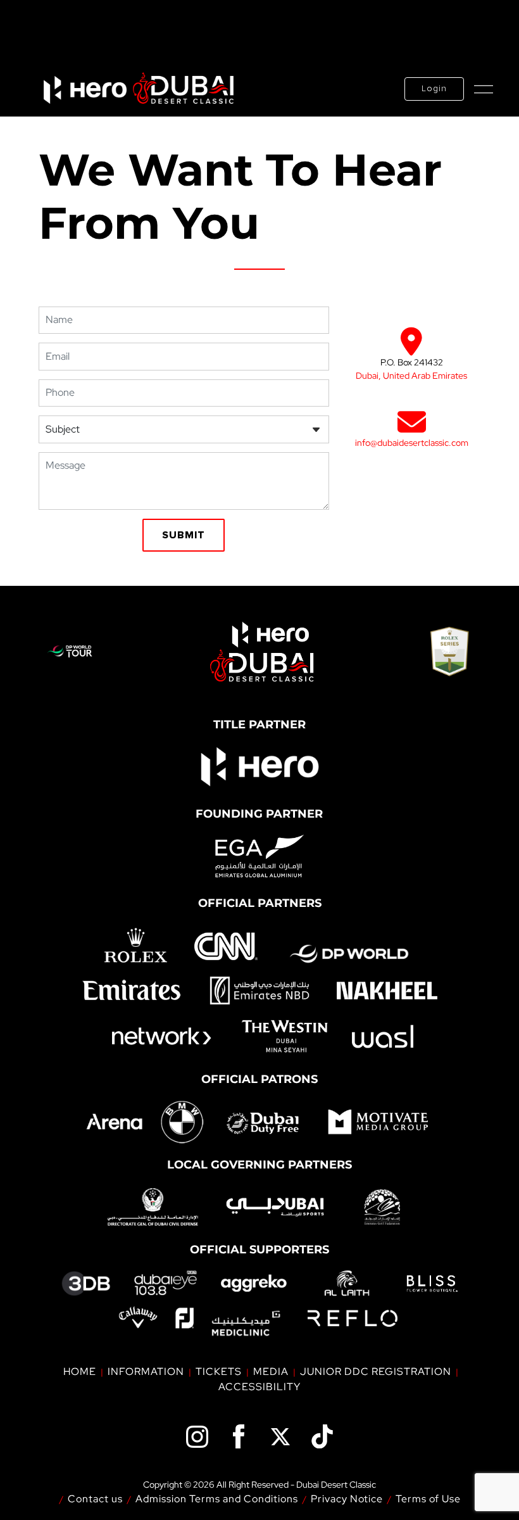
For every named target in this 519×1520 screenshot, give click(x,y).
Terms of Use (428, 1498)
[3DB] (86, 1284)
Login (434, 88)
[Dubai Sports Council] (275, 1207)
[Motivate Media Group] (377, 1121)
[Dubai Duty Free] (263, 1121)
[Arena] (115, 1121)
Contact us (95, 1498)
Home (79, 1371)
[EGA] (259, 854)
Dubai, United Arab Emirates (411, 375)
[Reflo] (352, 1318)
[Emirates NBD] (259, 990)
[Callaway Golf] (138, 1317)
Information (146, 1371)
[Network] (161, 1036)
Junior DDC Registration (375, 1371)
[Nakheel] (387, 990)
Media (271, 1371)
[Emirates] (132, 990)
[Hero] (259, 765)
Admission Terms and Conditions (216, 1498)
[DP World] (348, 954)
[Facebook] (239, 1436)
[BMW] (182, 1121)
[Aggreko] (253, 1283)
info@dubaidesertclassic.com (411, 442)
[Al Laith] (347, 1283)
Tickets (219, 1371)
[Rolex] (136, 945)
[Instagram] (197, 1436)
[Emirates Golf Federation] (382, 1206)
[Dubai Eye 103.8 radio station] (165, 1283)
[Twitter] (280, 1436)
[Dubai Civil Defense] (152, 1207)
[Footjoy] (184, 1318)
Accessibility (259, 1386)
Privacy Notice (347, 1498)
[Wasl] (382, 1036)
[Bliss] (432, 1284)
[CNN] (225, 945)
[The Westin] (284, 1036)
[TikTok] (322, 1436)
